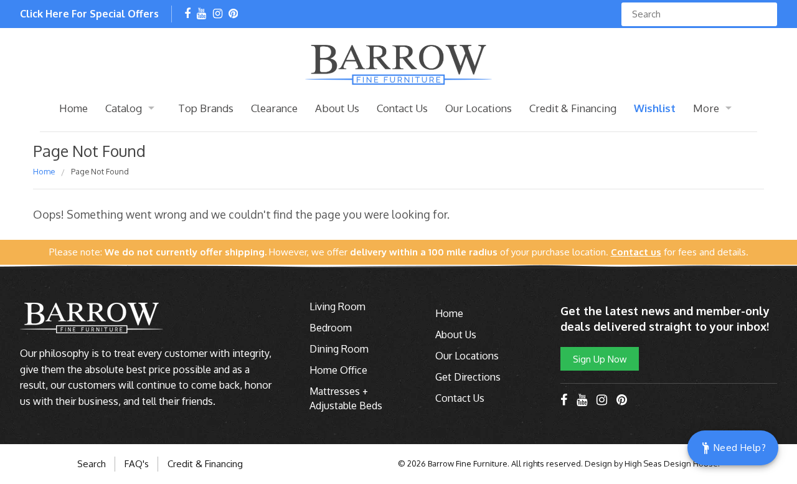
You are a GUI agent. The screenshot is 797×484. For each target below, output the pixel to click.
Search (91, 464)
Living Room (337, 306)
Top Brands (205, 108)
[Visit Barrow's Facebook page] (187, 14)
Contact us (636, 252)
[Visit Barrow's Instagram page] (217, 14)
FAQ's (137, 464)
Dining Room (339, 349)
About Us (337, 108)
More (706, 108)
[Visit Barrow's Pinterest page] (233, 14)
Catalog (123, 108)
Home (73, 108)
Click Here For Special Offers (89, 13)
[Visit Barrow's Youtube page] (201, 14)
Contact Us (402, 108)
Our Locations (478, 108)
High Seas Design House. (672, 463)
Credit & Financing (572, 108)
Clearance (274, 108)
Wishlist (655, 108)
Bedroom (330, 327)
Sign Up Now (599, 358)
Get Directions (468, 377)
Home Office (338, 370)
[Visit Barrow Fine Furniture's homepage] (398, 63)
